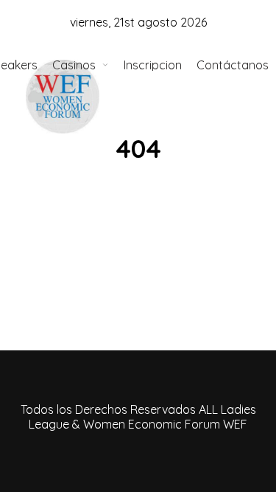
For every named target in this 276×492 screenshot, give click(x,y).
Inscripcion (153, 65)
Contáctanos (233, 65)
